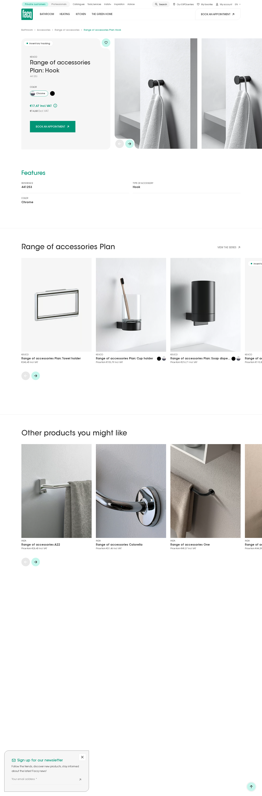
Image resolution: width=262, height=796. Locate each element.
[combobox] (238, 4)
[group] (45, 4)
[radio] (35, 4)
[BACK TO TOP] (251, 787)
